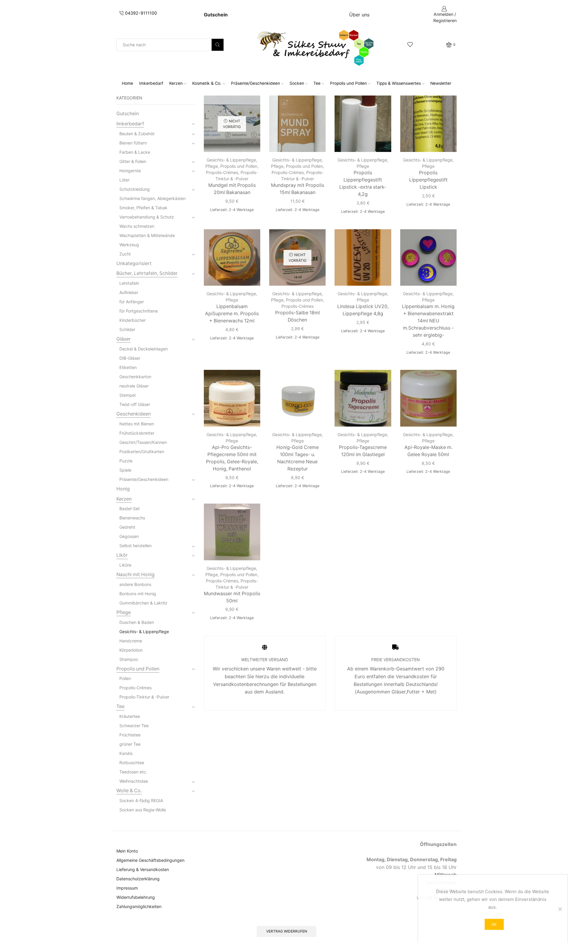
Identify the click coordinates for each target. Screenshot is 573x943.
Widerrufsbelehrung (135, 897)
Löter (124, 179)
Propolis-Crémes (222, 172)
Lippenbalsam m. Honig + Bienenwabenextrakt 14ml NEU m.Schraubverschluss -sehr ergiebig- (428, 321)
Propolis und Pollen (348, 83)
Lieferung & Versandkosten (142, 869)
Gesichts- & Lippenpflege (231, 159)
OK (494, 924)
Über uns (359, 15)
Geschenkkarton (135, 376)
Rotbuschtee (131, 762)
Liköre (125, 564)
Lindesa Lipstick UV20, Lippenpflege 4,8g (363, 310)
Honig (123, 489)
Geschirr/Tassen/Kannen (143, 442)
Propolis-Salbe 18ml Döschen (297, 316)
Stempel (127, 395)
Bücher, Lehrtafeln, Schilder (147, 273)
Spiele (125, 470)
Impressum (127, 887)
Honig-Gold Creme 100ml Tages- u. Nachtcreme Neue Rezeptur (297, 458)
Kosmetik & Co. (206, 83)
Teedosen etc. (133, 771)
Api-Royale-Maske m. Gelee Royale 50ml (428, 450)
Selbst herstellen (135, 545)
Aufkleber (128, 292)
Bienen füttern (133, 142)
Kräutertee (129, 716)
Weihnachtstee (133, 781)
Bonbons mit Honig (137, 593)
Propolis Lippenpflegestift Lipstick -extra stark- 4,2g (362, 183)
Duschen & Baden (136, 622)
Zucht (125, 253)
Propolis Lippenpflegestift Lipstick (428, 180)
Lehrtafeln (129, 283)
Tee (317, 83)
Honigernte (130, 170)
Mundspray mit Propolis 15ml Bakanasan (297, 188)
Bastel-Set (129, 508)
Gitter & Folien (132, 161)
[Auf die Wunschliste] (250, 108)
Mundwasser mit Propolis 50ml (232, 597)
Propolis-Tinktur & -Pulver (144, 696)
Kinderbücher (132, 320)
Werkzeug (129, 244)
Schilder (127, 329)
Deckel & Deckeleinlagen (143, 348)
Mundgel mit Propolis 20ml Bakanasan (232, 188)
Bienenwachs (132, 517)
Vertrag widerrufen (286, 931)
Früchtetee (130, 734)
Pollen (125, 678)
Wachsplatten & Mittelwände (147, 235)
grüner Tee (130, 744)
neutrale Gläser (134, 385)
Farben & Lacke (134, 152)
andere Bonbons (135, 584)
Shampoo (128, 659)
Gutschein (127, 113)
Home (127, 83)
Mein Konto (127, 850)
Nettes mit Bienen (136, 423)
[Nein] (560, 909)
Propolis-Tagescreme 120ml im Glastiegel (363, 450)
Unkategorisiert (134, 263)
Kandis (126, 753)
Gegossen (129, 536)
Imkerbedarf (151, 83)
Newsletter (440, 83)
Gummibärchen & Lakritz (143, 602)
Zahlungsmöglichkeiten (138, 906)
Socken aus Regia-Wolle (142, 809)
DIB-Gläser (129, 358)
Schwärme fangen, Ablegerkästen (152, 198)
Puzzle (126, 460)
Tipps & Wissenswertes (398, 83)
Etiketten (128, 367)
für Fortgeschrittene (138, 310)
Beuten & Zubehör (137, 133)
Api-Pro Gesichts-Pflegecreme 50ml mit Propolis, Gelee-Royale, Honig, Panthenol (232, 458)
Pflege (211, 166)
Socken (296, 83)
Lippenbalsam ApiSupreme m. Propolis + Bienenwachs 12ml (232, 314)
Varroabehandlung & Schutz (146, 216)
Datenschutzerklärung (138, 878)
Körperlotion (131, 650)
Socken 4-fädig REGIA (141, 800)
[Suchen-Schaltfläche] (218, 45)
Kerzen (176, 83)
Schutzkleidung (134, 189)
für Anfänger (131, 301)
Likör (122, 555)
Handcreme (130, 640)
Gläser (123, 339)
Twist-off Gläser (134, 404)
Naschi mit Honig (135, 574)
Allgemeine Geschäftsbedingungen (150, 860)
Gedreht (127, 527)
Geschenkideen (133, 414)
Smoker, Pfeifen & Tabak (143, 207)
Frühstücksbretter (136, 433)
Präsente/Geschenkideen (255, 83)
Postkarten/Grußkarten (141, 451)
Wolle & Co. (129, 790)
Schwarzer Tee (134, 725)
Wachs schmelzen (136, 226)
